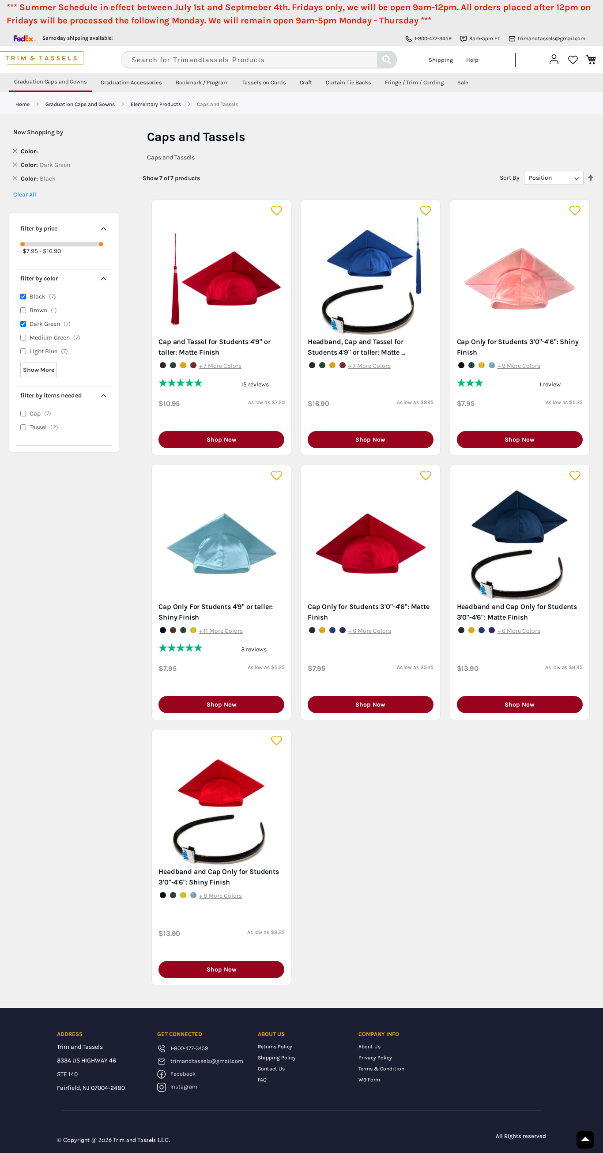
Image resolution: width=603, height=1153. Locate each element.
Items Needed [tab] (51, 395)
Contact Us (271, 1069)
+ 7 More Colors (220, 366)
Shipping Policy (277, 1058)
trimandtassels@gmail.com (551, 38)
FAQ (262, 1080)
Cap (42, 413)
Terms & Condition (381, 1069)
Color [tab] (39, 278)
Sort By (510, 177)
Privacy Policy (375, 1058)
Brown (45, 310)
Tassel (46, 427)
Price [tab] (38, 228)
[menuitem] (50, 82)
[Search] (387, 59)
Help (472, 60)
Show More (38, 370)
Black (44, 296)
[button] (277, 210)
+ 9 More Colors (518, 366)
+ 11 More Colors (221, 631)
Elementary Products (156, 104)
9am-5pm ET (484, 38)
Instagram (183, 1086)
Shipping (441, 60)
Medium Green (57, 337)
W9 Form (369, 1080)
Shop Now (222, 439)
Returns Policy (275, 1046)
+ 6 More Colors (369, 631)
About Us (369, 1046)
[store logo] (55, 59)
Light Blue (50, 351)
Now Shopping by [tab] (38, 132)
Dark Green (52, 324)
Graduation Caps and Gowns (80, 104)
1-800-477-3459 (433, 38)
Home (23, 104)
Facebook (183, 1073)
